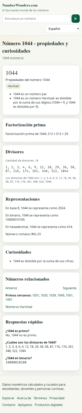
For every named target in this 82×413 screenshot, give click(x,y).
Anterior (12, 288)
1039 (52, 295)
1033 (44, 295)
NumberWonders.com (20, 5)
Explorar (8, 398)
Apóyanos (25, 405)
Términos (40, 398)
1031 (35, 295)
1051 (69, 295)
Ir (75, 18)
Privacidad (56, 398)
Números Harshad (19, 307)
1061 (9, 299)
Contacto (8, 405)
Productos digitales (49, 405)
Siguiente (69, 288)
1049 (60, 295)
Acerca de (24, 398)
